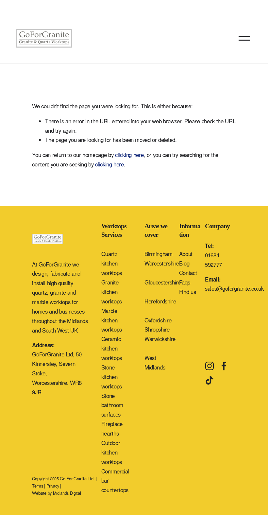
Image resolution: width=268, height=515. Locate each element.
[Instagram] (209, 365)
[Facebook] (223, 365)
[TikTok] (209, 380)
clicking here (129, 155)
